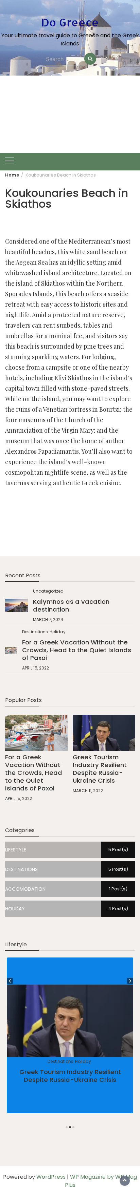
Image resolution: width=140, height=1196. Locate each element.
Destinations (35, 632)
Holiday (58, 632)
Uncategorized (48, 591)
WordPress (51, 1177)
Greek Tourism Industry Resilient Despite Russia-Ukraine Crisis (100, 769)
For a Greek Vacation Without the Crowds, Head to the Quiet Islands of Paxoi (76, 650)
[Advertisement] (70, 114)
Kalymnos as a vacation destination (71, 605)
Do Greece (70, 22)
